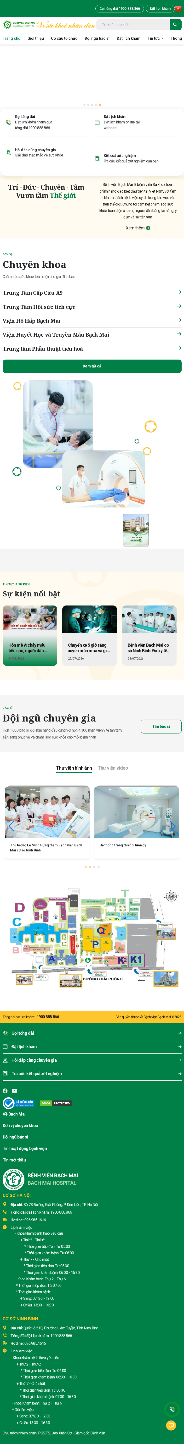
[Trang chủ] (19, 24)
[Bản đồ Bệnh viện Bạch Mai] (92, 1156)
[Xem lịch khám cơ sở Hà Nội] (136, 529)
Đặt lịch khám (160, 9)
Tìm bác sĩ (161, 812)
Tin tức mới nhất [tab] (79, 570)
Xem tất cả (92, 366)
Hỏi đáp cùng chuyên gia (35, 150)
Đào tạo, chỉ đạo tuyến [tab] (120, 571)
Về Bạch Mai (14, 1335)
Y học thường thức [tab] (164, 571)
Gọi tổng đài (25, 116)
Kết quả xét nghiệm (120, 155)
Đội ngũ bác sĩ (15, 1358)
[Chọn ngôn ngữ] (178, 8)
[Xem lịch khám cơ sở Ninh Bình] (166, 529)
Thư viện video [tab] (113, 989)
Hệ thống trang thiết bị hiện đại (123, 1067)
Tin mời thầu (14, 1381)
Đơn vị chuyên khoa (20, 1346)
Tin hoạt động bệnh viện (25, 1369)
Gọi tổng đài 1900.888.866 (119, 9)
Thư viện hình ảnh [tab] (74, 989)
